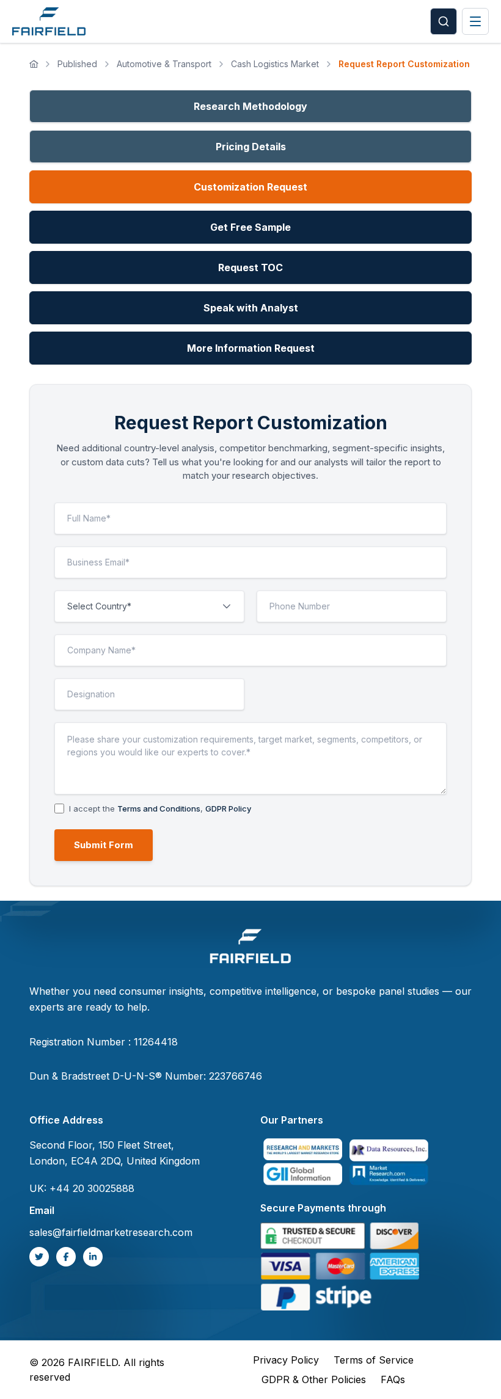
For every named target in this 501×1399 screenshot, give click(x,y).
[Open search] (443, 21)
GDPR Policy (228, 808)
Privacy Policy (286, 1360)
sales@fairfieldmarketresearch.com (110, 1232)
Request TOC (250, 267)
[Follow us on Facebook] (66, 1256)
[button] (226, 606)
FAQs (393, 1379)
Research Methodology (250, 106)
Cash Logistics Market (275, 64)
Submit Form (103, 845)
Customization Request (250, 187)
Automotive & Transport (164, 64)
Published (77, 64)
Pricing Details (251, 146)
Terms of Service (374, 1360)
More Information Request (251, 348)
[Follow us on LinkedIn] (93, 1256)
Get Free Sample (250, 227)
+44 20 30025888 (91, 1188)
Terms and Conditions (158, 808)
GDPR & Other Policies (313, 1379)
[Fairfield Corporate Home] (250, 948)
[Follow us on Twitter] (39, 1256)
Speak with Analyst (250, 308)
